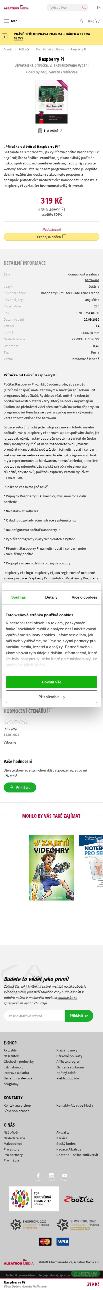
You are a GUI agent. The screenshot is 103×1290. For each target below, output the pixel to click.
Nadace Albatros (68, 1149)
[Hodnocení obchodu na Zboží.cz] (79, 1197)
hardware (92, 280)
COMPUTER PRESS (85, 339)
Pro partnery (13, 1155)
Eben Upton (36, 72)
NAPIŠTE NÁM (87, 1273)
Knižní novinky (66, 1050)
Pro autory (12, 1149)
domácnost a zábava (83, 274)
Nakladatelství (14, 1138)
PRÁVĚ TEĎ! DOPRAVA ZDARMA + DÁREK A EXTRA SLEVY (52, 36)
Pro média (11, 1160)
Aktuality (10, 1050)
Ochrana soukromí (70, 1067)
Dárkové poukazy (69, 1056)
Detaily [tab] (51, 597)
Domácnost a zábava (50, 49)
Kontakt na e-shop (17, 1105)
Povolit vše (51, 682)
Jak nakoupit (13, 1067)
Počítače (24, 49)
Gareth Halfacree (62, 72)
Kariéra (61, 1138)
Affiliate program (69, 1061)
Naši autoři (11, 1056)
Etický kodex (66, 1143)
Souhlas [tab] (18, 597)
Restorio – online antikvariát (77, 1155)
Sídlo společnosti (17, 1111)
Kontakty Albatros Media (74, 1105)
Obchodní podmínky (19, 1061)
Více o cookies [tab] (84, 597)
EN (98, 7)
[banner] (26, 6)
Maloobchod (13, 1143)
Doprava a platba (16, 1072)
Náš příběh (11, 1132)
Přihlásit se (79, 1016)
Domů (8, 49)
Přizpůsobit (48, 697)
